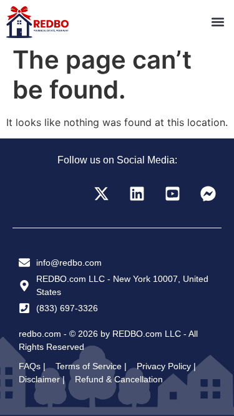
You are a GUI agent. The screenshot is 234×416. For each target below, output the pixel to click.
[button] (217, 22)
